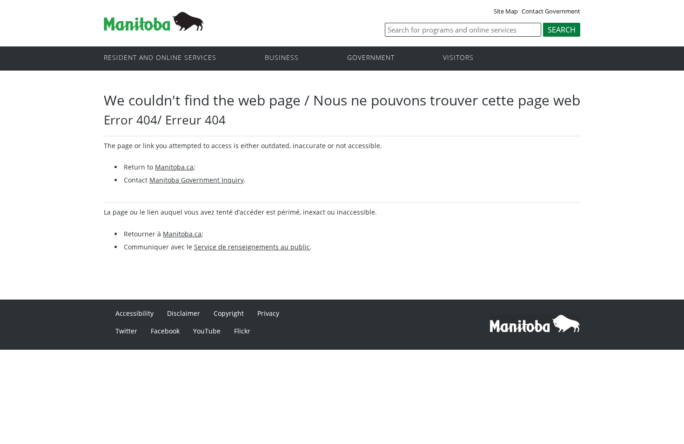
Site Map (506, 11)
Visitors (458, 57)
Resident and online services (160, 57)
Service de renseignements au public (252, 246)
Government (371, 57)
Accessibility (134, 313)
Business (282, 57)
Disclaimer (183, 313)
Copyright (229, 313)
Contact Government (551, 11)
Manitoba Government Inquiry (196, 180)
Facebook (165, 330)
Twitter (126, 330)
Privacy (268, 313)
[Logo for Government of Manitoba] (153, 28)
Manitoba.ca (174, 167)
